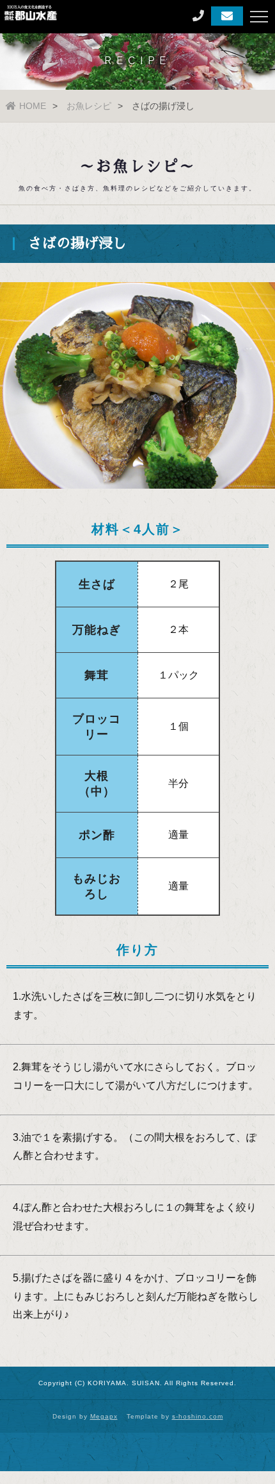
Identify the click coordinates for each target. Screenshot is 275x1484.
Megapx (104, 1416)
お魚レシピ (89, 106)
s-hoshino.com (197, 1416)
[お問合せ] (227, 16)
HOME (32, 106)
